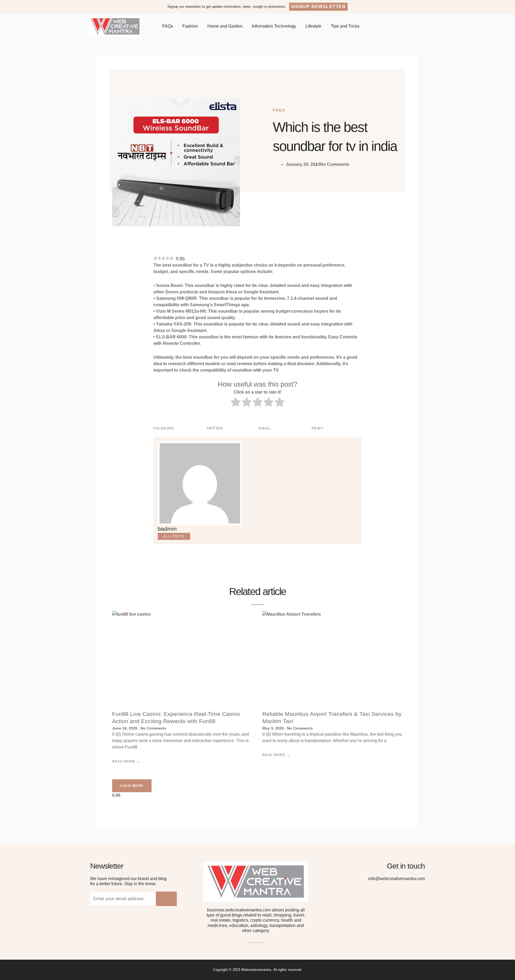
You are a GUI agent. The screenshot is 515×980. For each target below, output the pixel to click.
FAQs (167, 26)
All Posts (174, 536)
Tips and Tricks (345, 26)
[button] (318, 7)
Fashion (190, 26)
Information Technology (274, 26)
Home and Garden (224, 26)
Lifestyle (313, 26)
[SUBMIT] (166, 899)
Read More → (126, 761)
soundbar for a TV (190, 265)
